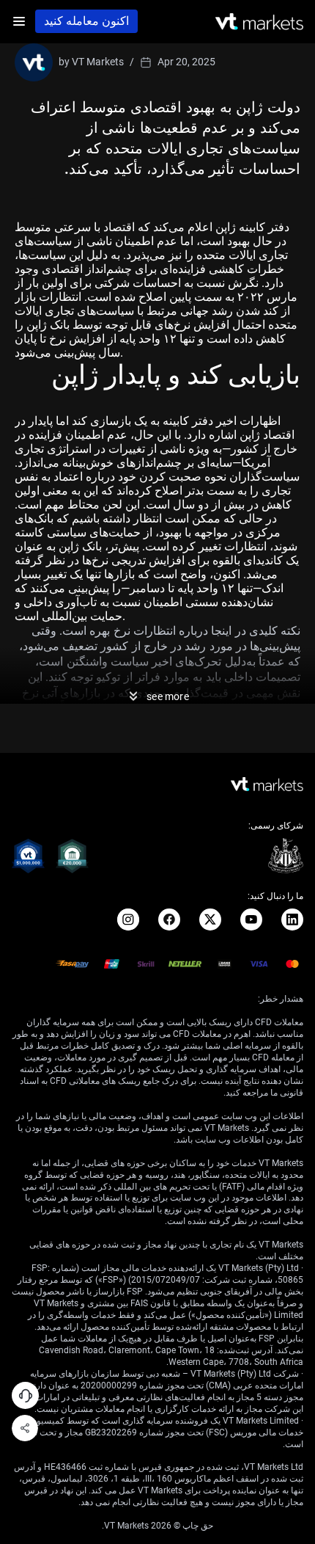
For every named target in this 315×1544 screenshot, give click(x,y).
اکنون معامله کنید (86, 21)
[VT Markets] (259, 21)
